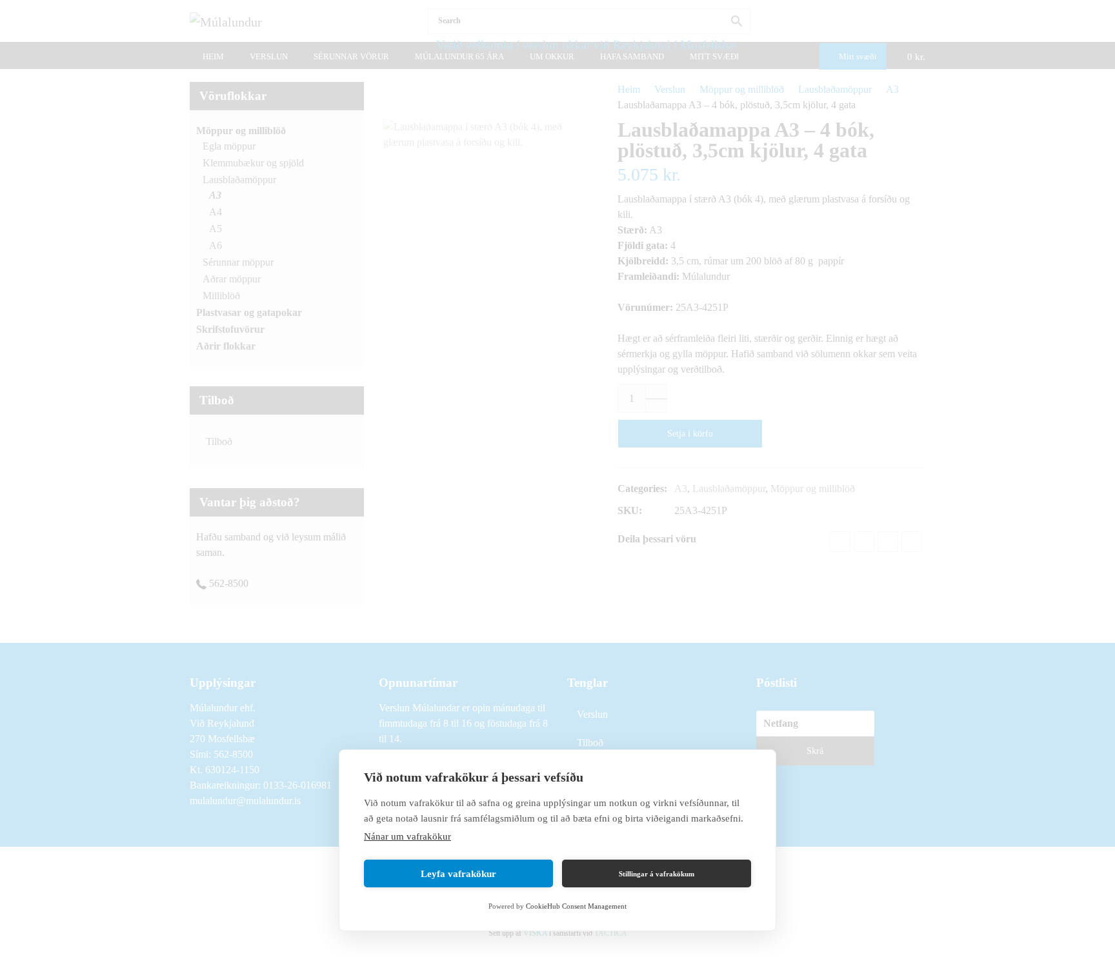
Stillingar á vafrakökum (656, 874)
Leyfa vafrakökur (458, 874)
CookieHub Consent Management (576, 906)
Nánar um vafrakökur (407, 836)
